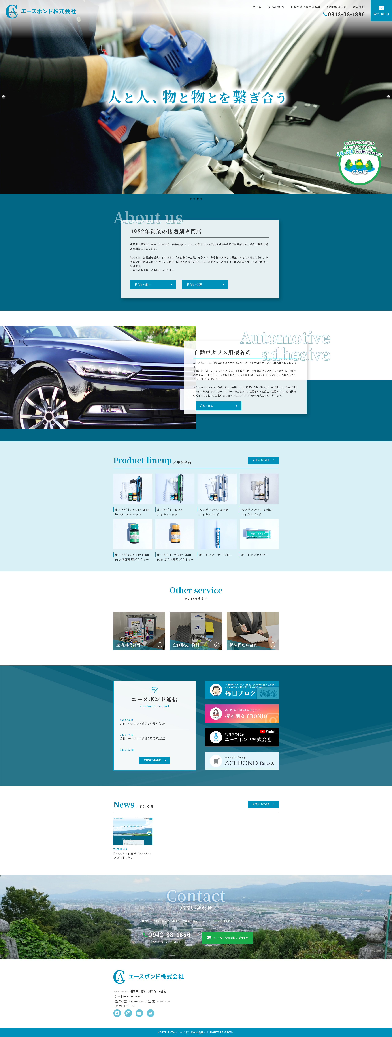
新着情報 (358, 7)
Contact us (381, 14)
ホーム (257, 7)
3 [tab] (198, 199)
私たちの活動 (194, 284)
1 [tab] (191, 199)
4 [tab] (201, 199)
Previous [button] (4, 97)
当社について (276, 7)
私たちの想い (142, 284)
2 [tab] (194, 199)
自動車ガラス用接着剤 (305, 7)
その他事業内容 (336, 7)
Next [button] (388, 97)
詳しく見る (206, 405)
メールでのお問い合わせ (230, 938)
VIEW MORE (261, 460)
